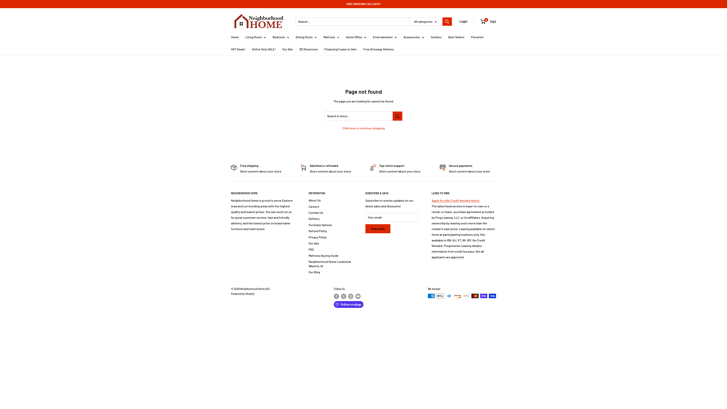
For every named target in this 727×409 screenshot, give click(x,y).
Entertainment (383, 37)
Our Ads (287, 49)
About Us (315, 200)
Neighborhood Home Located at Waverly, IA (330, 264)
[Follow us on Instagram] (350, 296)
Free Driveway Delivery (378, 49)
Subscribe (378, 228)
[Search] (447, 21)
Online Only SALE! (264, 49)
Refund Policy (318, 231)
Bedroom (279, 37)
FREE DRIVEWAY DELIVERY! (363, 4)
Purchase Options (320, 225)
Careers (314, 206)
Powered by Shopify (242, 293)
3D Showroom (308, 49)
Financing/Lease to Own (340, 49)
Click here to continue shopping (363, 128)
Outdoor (436, 37)
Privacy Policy (318, 237)
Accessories (411, 37)
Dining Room (304, 37)
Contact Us (316, 212)
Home (235, 37)
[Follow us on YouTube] (358, 296)
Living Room (253, 37)
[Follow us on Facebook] (336, 296)
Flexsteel (477, 37)
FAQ (311, 249)
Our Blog (314, 272)
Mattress (329, 37)
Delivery (314, 218)
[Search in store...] (397, 116)
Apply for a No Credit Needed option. (456, 200)
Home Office (354, 37)
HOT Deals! (238, 49)
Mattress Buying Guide (324, 255)
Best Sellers (456, 37)
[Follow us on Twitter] (343, 296)
